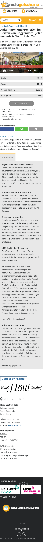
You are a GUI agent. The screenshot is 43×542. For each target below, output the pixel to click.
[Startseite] (21, 4)
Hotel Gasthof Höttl (13, 26)
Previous (6, 59)
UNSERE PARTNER (8, 497)
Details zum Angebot (7, 157)
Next (37, 58)
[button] (7, 129)
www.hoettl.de (15, 425)
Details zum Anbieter (13, 378)
